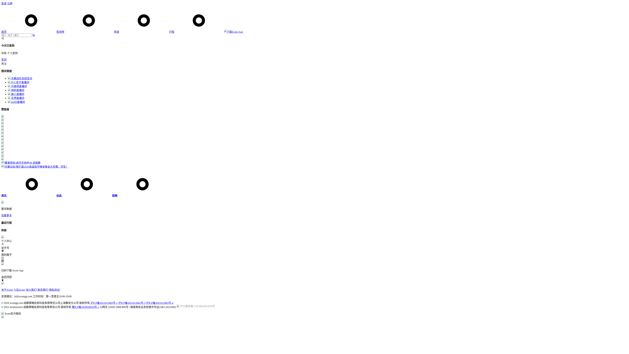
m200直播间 (17, 102)
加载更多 (6, 215)
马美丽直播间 (18, 86)
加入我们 (31, 289)
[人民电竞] (2, 126)
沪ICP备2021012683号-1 (104, 303)
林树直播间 (17, 90)
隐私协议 (54, 289)
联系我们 (43, 289)
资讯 (4, 195)
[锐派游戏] (2, 152)
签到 (4, 59)
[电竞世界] (2, 146)
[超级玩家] (2, 149)
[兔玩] (2, 142)
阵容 (116, 31)
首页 (4, 31)
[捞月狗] (2, 139)
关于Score (6, 289)
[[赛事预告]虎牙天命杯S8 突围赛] (20, 162)
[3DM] (2, 159)
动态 (59, 195)
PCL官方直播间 (19, 82)
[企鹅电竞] (2, 116)
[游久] (2, 132)
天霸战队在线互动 (21, 78)
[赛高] (2, 119)
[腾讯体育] (2, 123)
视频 (115, 195)
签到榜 (60, 31)
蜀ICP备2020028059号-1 (85, 307)
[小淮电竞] (2, 155)
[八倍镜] (2, 129)
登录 (4, 3)
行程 (171, 31)
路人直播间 (17, 94)
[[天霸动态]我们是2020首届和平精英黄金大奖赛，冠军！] (34, 166)
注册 (9, 3)
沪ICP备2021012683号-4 (159, 303)
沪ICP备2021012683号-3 (131, 303)
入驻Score (19, 289)
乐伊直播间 (17, 98)
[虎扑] (2, 136)
